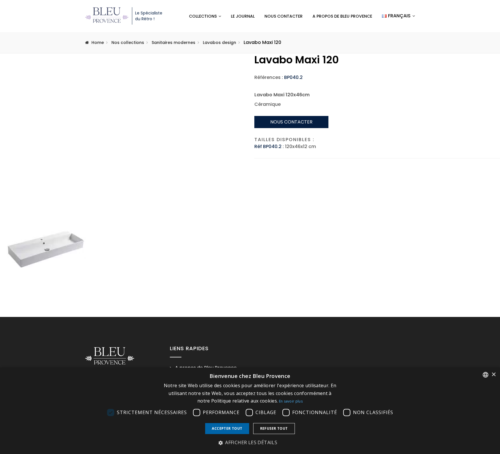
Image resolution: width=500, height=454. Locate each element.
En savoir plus (291, 401)
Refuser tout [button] (274, 428)
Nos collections (127, 42)
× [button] (493, 374)
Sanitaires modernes (173, 42)
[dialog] (250, 411)
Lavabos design (219, 42)
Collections (203, 16)
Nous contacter (283, 16)
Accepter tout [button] (227, 428)
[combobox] (485, 375)
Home (97, 42)
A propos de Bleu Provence (342, 16)
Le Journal (243, 16)
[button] (250, 442)
